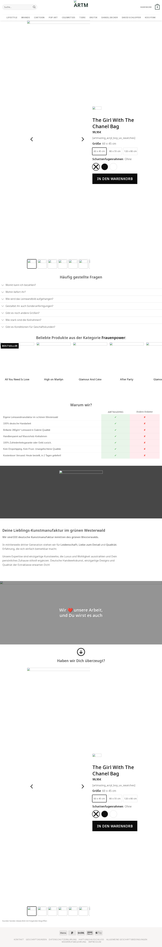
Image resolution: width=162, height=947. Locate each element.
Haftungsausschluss (91, 939)
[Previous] (32, 139)
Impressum (94, 942)
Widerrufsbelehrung (74, 942)
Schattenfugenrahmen (107, 159)
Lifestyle (11, 17)
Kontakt (19, 939)
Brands (25, 17)
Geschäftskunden (36, 939)
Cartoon (39, 17)
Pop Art (53, 17)
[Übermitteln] (34, 7)
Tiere (82, 17)
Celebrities (68, 17)
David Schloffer (131, 17)
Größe (96, 143)
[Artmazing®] (81, 7)
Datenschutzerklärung (63, 939)
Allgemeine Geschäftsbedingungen (126, 939)
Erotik (93, 17)
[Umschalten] (2, 285)
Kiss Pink (150, 17)
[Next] (82, 139)
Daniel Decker (109, 17)
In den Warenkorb (115, 178)
